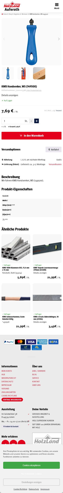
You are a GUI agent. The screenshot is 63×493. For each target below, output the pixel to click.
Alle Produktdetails (34, 90)
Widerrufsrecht (9, 378)
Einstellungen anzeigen (31, 482)
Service (35, 378)
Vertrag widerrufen (12, 399)
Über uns (36, 385)
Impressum (45, 489)
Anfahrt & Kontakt (12, 426)
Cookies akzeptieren (31, 465)
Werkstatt (25, 14)
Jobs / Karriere (38, 371)
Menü (56, 8)
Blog (34, 374)
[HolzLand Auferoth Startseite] (10, 6)
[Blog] (21, 444)
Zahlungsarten (9, 392)
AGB (3, 374)
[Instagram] (13, 444)
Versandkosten (55, 164)
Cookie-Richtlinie (20, 489)
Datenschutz (34, 489)
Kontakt (36, 381)
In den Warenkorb (34, 135)
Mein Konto (7, 371)
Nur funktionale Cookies (31, 473)
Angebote (17, 14)
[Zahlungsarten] (9, 341)
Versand (58, 110)
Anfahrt (54, 149)
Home (5, 14)
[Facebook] (5, 444)
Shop (10, 14)
